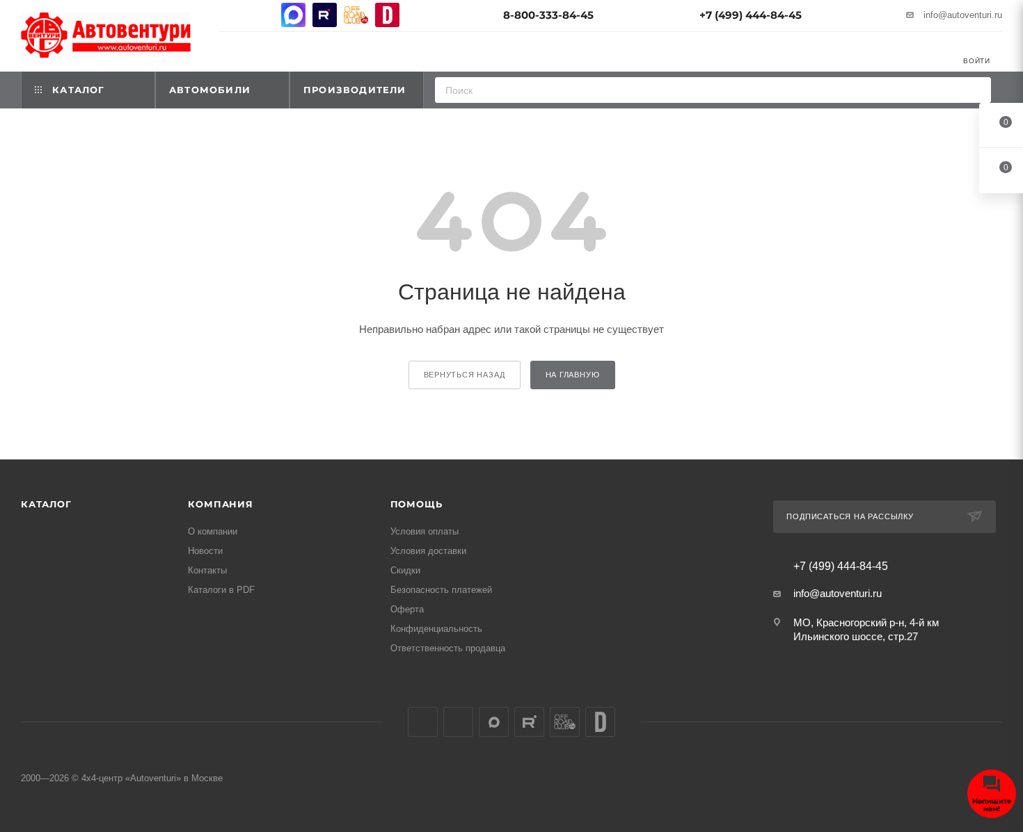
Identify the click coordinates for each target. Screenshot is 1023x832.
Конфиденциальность (436, 628)
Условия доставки (428, 551)
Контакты (207, 570)
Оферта (407, 609)
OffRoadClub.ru (356, 15)
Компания (220, 503)
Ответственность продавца (447, 648)
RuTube (324, 15)
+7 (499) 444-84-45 (750, 15)
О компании (212, 531)
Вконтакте (231, 15)
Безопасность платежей (441, 590)
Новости (205, 551)
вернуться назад (464, 374)
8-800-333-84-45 (548, 15)
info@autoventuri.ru (962, 15)
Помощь (416, 503)
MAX (293, 15)
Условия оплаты (424, 531)
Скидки (405, 570)
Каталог (46, 503)
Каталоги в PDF (221, 590)
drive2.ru (387, 15)
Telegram (262, 15)
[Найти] (976, 90)
